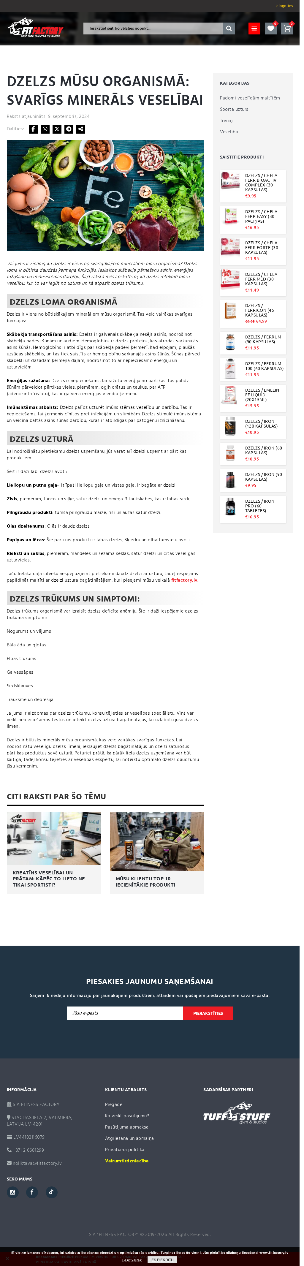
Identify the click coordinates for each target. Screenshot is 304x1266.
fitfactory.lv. (185, 580)
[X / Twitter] (57, 129)
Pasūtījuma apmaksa (127, 1127)
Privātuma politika (125, 1150)
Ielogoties (284, 6)
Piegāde (113, 1105)
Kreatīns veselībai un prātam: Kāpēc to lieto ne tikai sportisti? (49, 879)
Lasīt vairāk (132, 1260)
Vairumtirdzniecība (127, 1161)
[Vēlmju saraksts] (271, 28)
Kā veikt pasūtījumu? (127, 1116)
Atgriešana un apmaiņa (129, 1138)
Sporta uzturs (234, 109)
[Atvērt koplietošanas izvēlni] (80, 129)
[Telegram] (68, 129)
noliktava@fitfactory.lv (37, 1163)
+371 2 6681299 (28, 1150)
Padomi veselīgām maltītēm (250, 98)
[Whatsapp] (45, 129)
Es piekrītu (162, 1259)
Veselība (229, 132)
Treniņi (227, 121)
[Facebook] (33, 129)
